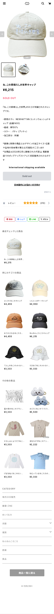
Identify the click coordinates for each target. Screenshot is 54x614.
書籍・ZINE (7, 506)
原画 (4, 550)
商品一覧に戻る (27, 572)
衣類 (4, 523)
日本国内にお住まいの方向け (27, 185)
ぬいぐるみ (7, 514)
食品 (4, 559)
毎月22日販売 (9, 497)
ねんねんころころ (10, 541)
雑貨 (4, 532)
